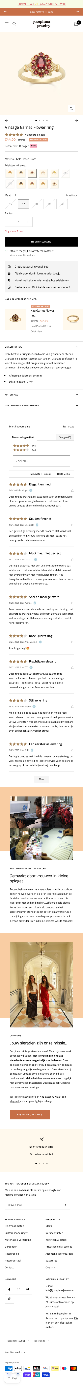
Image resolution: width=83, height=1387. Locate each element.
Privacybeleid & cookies (59, 1247)
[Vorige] (6, 120)
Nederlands (39, 1340)
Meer (41, 779)
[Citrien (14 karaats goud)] (43, 184)
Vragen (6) (65, 437)
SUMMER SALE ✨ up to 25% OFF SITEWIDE (42, 4)
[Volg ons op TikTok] (9, 1298)
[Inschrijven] (64, 1204)
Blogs (49, 1226)
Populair (47, 474)
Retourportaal (13, 1260)
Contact (9, 1267)
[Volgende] (76, 120)
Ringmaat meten (14, 1226)
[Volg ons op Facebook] (9, 1289)
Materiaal (11, 394)
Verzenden (11, 1247)
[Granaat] (32, 173)
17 (23, 204)
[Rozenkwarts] (43, 173)
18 (36, 204)
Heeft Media (63, 474)
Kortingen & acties (56, 1240)
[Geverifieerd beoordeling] (30, 490)
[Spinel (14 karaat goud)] (21, 184)
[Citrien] (10, 173)
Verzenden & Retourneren (22, 405)
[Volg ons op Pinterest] (27, 1289)
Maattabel (72, 195)
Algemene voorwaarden (59, 1254)
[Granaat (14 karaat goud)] (32, 184)
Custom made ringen (16, 1233)
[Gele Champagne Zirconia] (54, 173)
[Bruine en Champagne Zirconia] (54, 184)
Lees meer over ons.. (30, 1114)
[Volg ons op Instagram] (18, 1289)
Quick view (36, 331)
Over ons (51, 1267)
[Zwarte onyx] (21, 173)
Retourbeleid (12, 1254)
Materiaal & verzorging (18, 1240)
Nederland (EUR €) (16, 1340)
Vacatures (51, 1260)
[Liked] (72, 490)
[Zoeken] (14, 24)
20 (62, 204)
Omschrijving (13, 346)
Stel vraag (68, 426)
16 (10, 204)
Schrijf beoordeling (19, 426)
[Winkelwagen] (76, 24)
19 (49, 204)
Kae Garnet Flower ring (42, 313)
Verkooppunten (54, 1233)
